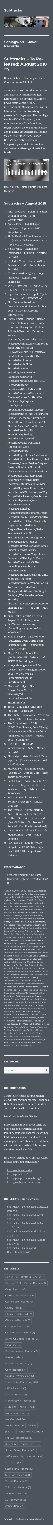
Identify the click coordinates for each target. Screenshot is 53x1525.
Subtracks (13, 10)
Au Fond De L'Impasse (15, 900)
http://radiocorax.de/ (19, 1170)
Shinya (33, 1008)
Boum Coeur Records (22, 909)
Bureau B (13, 1283)
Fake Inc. (41, 940)
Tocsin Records (30, 1027)
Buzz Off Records (12, 915)
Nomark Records (17, 1413)
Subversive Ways (28, 1017)
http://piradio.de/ (17, 1174)
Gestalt (40, 943)
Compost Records (17, 1326)
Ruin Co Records (29, 1005)
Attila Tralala (40, 897)
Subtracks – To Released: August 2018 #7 (25, 64)
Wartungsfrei (24, 1042)
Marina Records (29, 968)
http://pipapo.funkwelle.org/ (24, 1178)
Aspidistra (28, 897)
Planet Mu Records (27, 993)
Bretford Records (33, 1277)
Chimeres (8, 918)
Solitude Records (21, 1014)
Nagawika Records (20, 974)
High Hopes (40, 946)
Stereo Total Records (19, 1468)
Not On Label (15, 1419)
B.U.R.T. (30, 900)
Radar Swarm (41, 999)
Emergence (18, 931)
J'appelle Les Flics (31, 949)
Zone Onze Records (23, 1045)
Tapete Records (16, 1481)
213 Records (40, 891)
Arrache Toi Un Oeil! (13, 897)
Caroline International (31, 915)
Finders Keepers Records (21, 1351)
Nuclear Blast (14, 1425)
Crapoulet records (36, 922)
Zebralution (14, 1506)
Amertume (30, 894)
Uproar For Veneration (23, 1036)
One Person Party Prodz (31, 980)
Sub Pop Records (17, 1475)
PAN (32, 1425)
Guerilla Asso (10, 946)
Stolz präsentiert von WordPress (31, 1519)
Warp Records (10, 1042)
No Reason (25, 977)
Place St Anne (10, 993)
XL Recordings (15, 1499)
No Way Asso (37, 977)
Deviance (32, 925)
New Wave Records (38, 974)
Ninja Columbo (11, 977)
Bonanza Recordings (23, 906)
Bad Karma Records (22, 903)
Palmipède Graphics (14, 987)
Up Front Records (21, 1033)
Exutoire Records (27, 940)
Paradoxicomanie (33, 987)
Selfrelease (24, 1008)
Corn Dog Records (18, 922)
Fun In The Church (18, 1363)
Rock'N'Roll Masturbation (16, 1002)
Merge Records (16, 1394)
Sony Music (34, 1456)
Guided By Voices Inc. (19, 1376)
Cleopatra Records (17, 1320)
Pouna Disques (11, 999)
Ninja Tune (28, 1406)
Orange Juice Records (14, 983)
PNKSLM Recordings (19, 1437)
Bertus (11, 1277)
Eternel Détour (25, 937)
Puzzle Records (27, 999)
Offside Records (11, 980)
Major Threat (15, 968)
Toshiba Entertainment (15, 1030)
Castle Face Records (19, 1301)
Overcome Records (35, 983)
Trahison (31, 1030)
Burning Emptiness (35, 912)
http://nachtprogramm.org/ (23, 1182)
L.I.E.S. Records (15, 1388)
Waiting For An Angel (36, 1039)
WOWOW (9, 1045)
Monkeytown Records (20, 1400)
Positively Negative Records (29, 996)
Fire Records (14, 1357)
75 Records (9, 894)
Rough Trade (30, 1444)
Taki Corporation (25, 1021)
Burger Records (35, 1283)
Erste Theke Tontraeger (22, 934)
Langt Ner (9, 959)
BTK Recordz (19, 912)
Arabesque (41, 894)
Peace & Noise (19, 990)
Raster (10, 1444)
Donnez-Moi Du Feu (22, 928)
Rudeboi (16, 1005)
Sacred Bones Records (20, 1450)
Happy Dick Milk (25, 946)
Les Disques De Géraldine (27, 959)
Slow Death (21, 1011)
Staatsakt (34, 1014)
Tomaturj (42, 1027)
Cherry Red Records (18, 1314)
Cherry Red (14, 1307)
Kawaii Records (29, 952)
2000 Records (27, 891)
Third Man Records (18, 1487)
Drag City (37, 928)
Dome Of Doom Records (21, 1338)
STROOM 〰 (14, 1017)
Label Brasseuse (40, 956)
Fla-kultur (9, 943)
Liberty (35, 962)
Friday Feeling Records (26, 943)
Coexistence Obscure (24, 918)
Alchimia (19, 894)
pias (9, 1431)
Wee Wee (36, 1042)
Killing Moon (19, 956)
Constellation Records (20, 1332)
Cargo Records (15, 1289)
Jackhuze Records (12, 952)
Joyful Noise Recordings (21, 1382)
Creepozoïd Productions (15, 925)
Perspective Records (36, 990)
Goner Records (15, 1369)
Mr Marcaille (20, 971)
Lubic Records (29, 965)
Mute (10, 1406)
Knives (29, 956)
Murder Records (34, 971)
